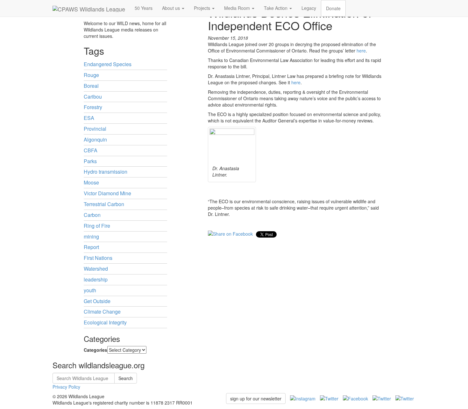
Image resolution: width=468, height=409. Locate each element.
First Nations (98, 257)
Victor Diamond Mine (107, 193)
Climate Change (102, 311)
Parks (90, 161)
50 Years (143, 8)
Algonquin (95, 139)
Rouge (91, 75)
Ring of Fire (97, 225)
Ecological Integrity (105, 322)
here (361, 50)
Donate (333, 8)
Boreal (91, 85)
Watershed (96, 268)
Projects (202, 8)
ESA (89, 117)
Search (125, 378)
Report (91, 247)
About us (171, 8)
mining (91, 236)
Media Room (237, 8)
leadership (96, 279)
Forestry (93, 107)
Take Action (276, 8)
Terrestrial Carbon (104, 204)
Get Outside (97, 301)
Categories (95, 350)
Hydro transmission (105, 171)
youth (90, 290)
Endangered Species (107, 64)
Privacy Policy (66, 387)
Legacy (308, 8)
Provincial (95, 128)
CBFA (90, 150)
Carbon (92, 214)
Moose (91, 182)
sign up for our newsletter (255, 398)
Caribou (93, 96)
